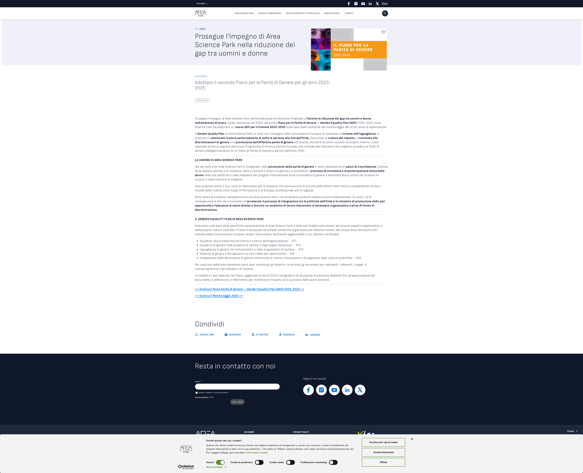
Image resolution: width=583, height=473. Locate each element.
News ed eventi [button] (332, 13)
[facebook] (349, 4)
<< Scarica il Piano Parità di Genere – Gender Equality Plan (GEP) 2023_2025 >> (249, 289)
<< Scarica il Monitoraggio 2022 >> (219, 296)
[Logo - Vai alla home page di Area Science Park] (200, 13)
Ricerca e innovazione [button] (269, 13)
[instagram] (356, 4)
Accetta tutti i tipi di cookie (383, 442)
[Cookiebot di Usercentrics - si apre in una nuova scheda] (186, 467)
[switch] (259, 462)
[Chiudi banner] (412, 439)
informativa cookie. (257, 452)
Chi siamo (249, 432)
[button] (385, 13)
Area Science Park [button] (244, 13)
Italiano (200, 3)
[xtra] (384, 4)
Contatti (349, 13)
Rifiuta (383, 462)
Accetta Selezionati (383, 452)
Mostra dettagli (214, 467)
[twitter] (377, 4)
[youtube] (363, 4)
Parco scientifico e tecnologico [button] (303, 13)
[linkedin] (370, 4)
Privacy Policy (301, 432)
